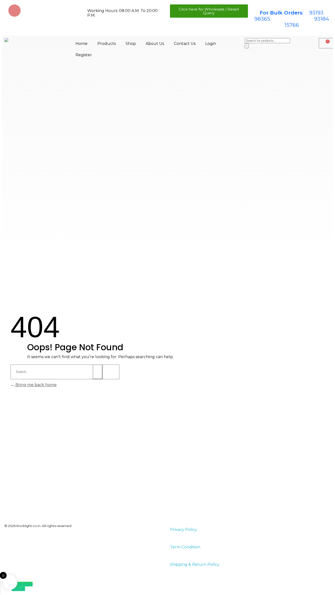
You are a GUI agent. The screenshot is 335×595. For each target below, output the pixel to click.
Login (210, 43)
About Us (155, 43)
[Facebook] (29, 10)
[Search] (247, 45)
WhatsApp (22, 584)
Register (84, 55)
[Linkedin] (58, 10)
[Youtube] (43, 10)
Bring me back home (35, 384)
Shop (131, 43)
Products (106, 43)
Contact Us (184, 43)
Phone (18, 588)
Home (82, 43)
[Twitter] (72, 10)
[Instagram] (14, 10)
